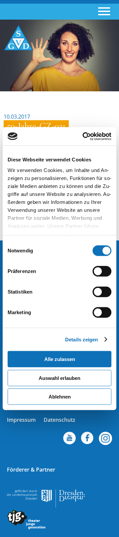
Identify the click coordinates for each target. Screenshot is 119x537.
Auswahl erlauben (59, 378)
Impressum (21, 419)
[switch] (102, 271)
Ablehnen (60, 397)
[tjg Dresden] (26, 527)
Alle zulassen (59, 359)
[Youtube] (67, 439)
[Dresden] (46, 505)
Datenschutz (59, 419)
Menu (104, 11)
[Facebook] (103, 439)
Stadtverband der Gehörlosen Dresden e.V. (18, 37)
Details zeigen (81, 339)
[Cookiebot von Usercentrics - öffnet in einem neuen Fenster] (84, 136)
